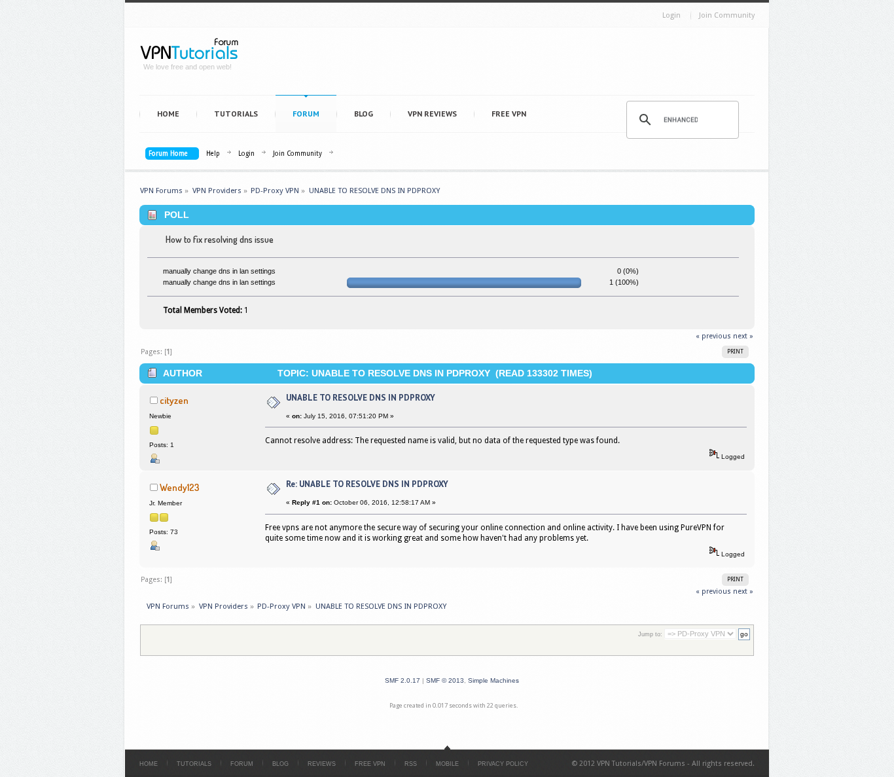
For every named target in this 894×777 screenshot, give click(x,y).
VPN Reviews (432, 113)
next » (743, 336)
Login (671, 15)
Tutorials (236, 113)
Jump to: (650, 634)
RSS (410, 764)
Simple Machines (493, 680)
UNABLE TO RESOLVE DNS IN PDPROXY (360, 397)
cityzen (174, 400)
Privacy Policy (503, 764)
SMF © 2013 (445, 680)
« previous (713, 336)
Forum (306, 113)
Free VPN (509, 113)
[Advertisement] (503, 64)
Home (168, 113)
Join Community (727, 15)
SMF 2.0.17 (402, 680)
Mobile (447, 764)
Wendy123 (180, 487)
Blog (363, 113)
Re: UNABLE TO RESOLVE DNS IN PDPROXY (367, 484)
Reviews (322, 764)
